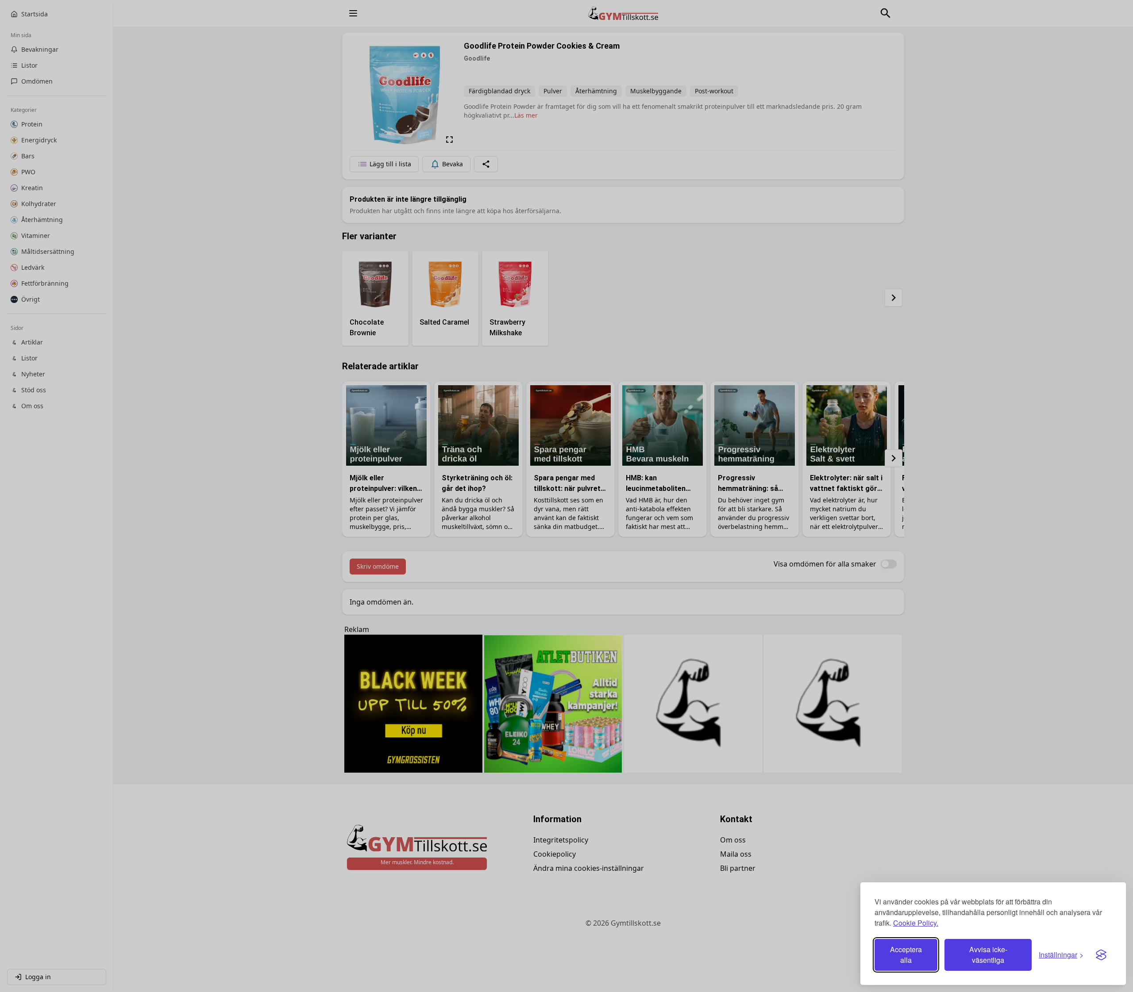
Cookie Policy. (915, 923)
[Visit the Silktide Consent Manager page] (1101, 954)
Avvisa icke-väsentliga (988, 954)
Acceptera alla (906, 954)
